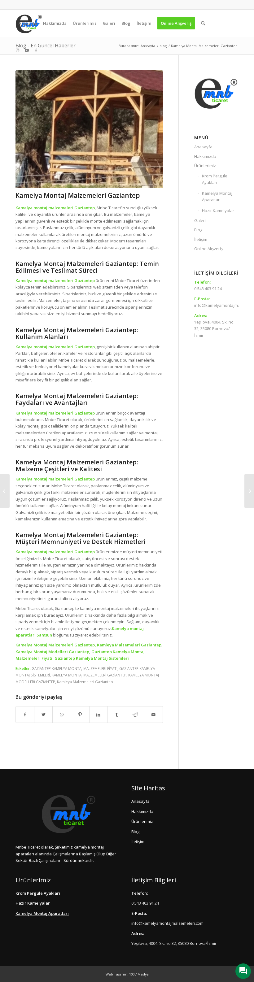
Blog (198, 229)
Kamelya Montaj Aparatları (217, 196)
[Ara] (203, 23)
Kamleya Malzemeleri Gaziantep (85, 681)
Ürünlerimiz (205, 165)
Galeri (200, 220)
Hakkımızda (205, 156)
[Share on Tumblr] (117, 714)
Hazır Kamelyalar (218, 210)
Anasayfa (203, 147)
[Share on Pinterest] (80, 714)
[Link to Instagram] (17, 50)
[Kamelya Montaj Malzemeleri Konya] (5, 491)
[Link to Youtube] (26, 50)
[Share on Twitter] (43, 714)
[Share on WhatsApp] (62, 714)
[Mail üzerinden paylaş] (153, 714)
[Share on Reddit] (135, 714)
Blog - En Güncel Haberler (45, 45)
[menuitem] (27, 23)
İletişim (200, 239)
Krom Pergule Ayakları (214, 179)
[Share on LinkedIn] (98, 714)
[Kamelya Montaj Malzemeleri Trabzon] (249, 491)
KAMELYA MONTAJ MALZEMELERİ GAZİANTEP (89, 674)
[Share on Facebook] (25, 714)
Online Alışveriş (208, 248)
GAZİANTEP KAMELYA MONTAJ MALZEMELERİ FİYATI (74, 668)
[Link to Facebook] (36, 50)
